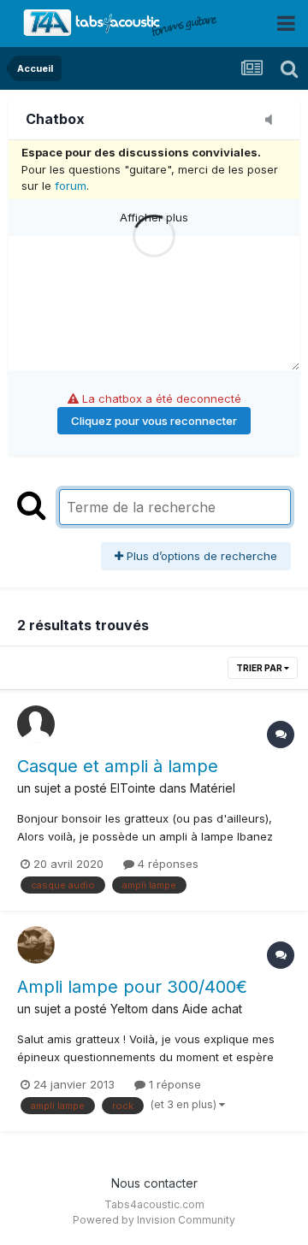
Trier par (260, 668)
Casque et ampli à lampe (117, 766)
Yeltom (129, 1008)
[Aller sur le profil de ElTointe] (36, 724)
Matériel (212, 788)
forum (70, 185)
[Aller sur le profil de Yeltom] (36, 945)
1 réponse (173, 1084)
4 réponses (166, 863)
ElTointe (133, 788)
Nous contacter (154, 1183)
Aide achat (212, 1008)
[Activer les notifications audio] (273, 120)
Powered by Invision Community (154, 1219)
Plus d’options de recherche (200, 556)
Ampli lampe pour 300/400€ (132, 987)
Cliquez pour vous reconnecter (154, 421)
